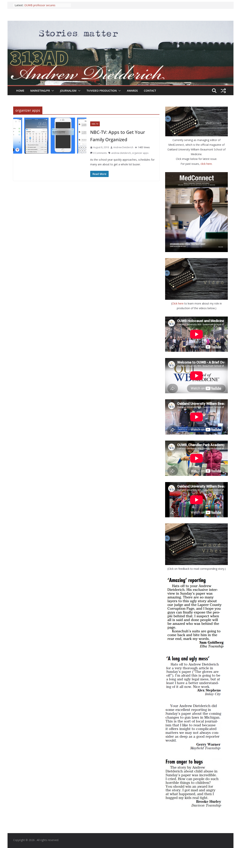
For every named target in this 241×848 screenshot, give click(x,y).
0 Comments (100, 153)
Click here (178, 303)
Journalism (68, 90)
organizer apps (140, 153)
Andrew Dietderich (123, 147)
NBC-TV (95, 124)
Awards (132, 90)
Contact (150, 90)
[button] (52, 90)
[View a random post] (223, 90)
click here (206, 164)
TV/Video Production (102, 90)
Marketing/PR (40, 90)
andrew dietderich (121, 153)
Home (20, 90)
